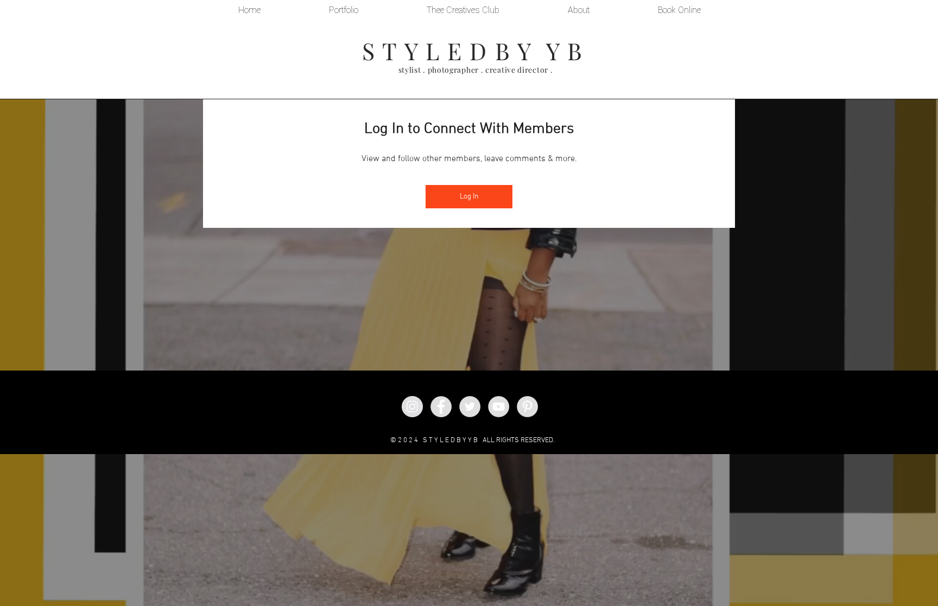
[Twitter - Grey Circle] (469, 406)
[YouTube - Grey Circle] (498, 406)
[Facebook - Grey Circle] (441, 406)
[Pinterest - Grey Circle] (527, 406)
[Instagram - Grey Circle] (412, 406)
